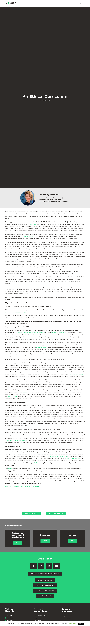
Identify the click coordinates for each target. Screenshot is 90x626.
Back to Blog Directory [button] (56, 513)
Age (36, 618)
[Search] (79, 3)
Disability (38, 620)
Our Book (10, 620)
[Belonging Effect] (11, 3)
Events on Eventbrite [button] (45, 580)
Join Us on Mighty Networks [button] (45, 590)
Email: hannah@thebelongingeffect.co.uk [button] (45, 573)
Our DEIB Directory (41, 616)
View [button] (17, 542)
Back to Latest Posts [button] (31, 513)
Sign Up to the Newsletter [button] (45, 585)
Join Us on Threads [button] (45, 596)
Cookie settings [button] (72, 623)
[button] (84, 3)
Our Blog (10, 618)
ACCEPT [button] (81, 623)
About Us (10, 616)
